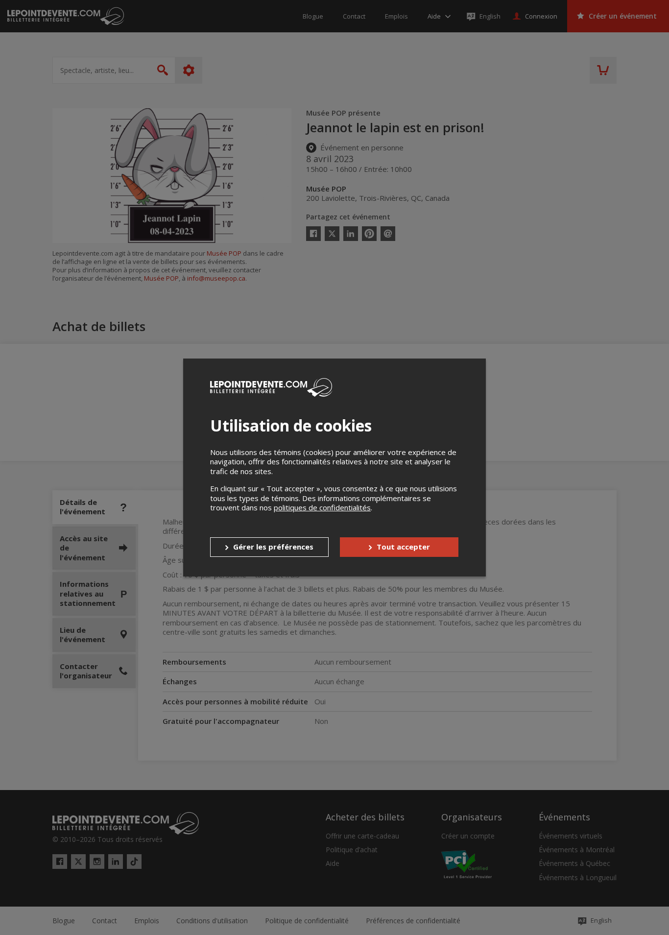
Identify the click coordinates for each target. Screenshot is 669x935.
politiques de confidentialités (322, 507)
